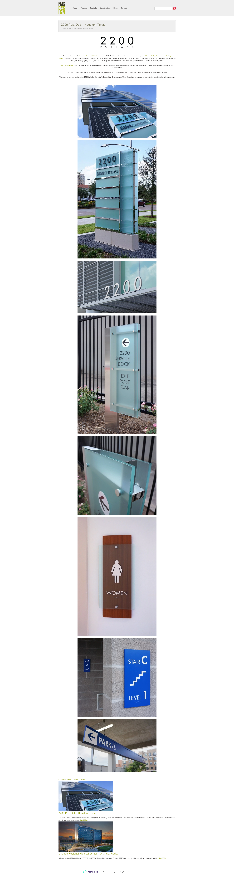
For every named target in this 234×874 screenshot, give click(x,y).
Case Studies (105, 8)
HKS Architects (97, 56)
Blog (68, 28)
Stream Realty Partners (153, 56)
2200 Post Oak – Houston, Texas (83, 24)
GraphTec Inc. (84, 56)
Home (63, 28)
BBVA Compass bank (66, 65)
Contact (124, 8)
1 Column (82, 780)
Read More (84, 820)
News (115, 8)
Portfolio (93, 8)
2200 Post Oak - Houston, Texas (77, 813)
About (75, 8)
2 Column (74, 780)
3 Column (67, 780)
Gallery (61, 780)
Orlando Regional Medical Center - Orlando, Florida (88, 853)
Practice (84, 8)
